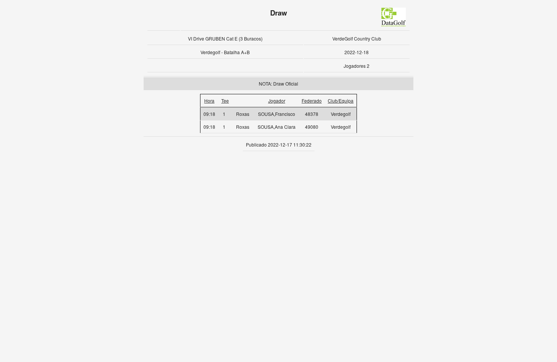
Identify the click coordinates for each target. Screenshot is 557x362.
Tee (225, 100)
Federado (312, 100)
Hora (209, 100)
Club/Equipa (341, 100)
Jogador (276, 100)
